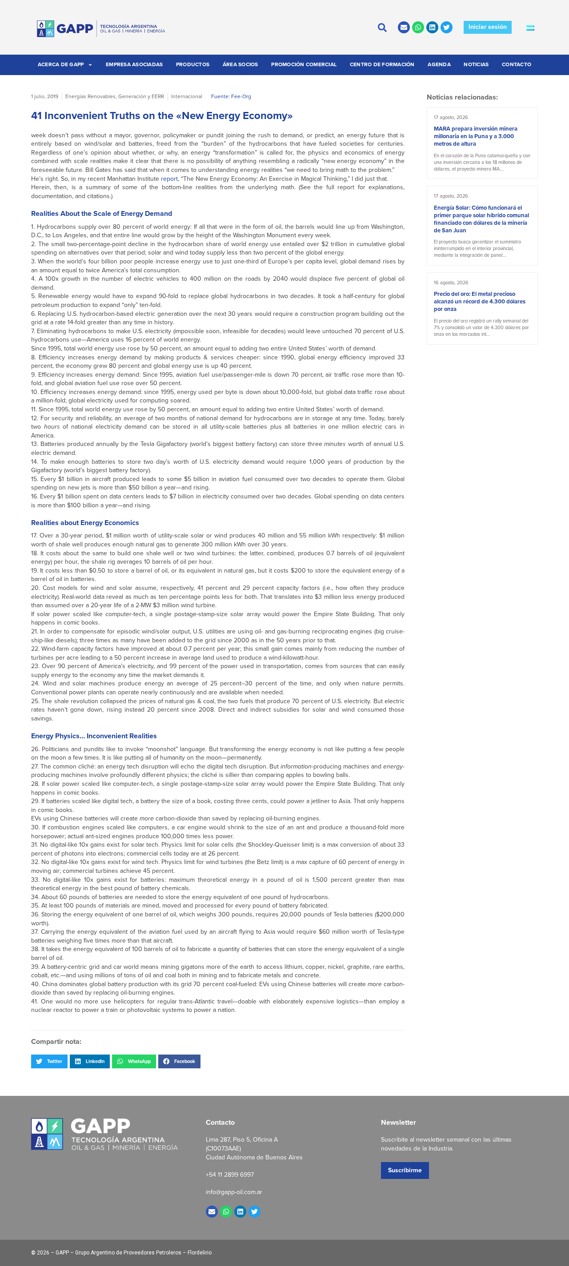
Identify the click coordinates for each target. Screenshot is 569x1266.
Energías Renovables (90, 96)
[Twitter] (447, 27)
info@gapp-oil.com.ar (234, 1192)
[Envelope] (404, 27)
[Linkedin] (432, 27)
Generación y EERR (141, 96)
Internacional (186, 96)
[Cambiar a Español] (530, 27)
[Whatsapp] (418, 27)
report (169, 178)
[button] (49, 1061)
